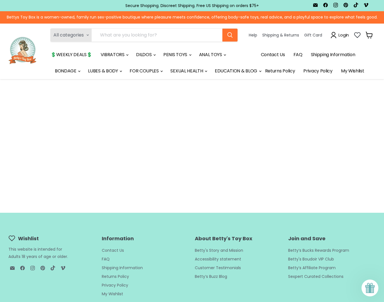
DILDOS (144, 54)
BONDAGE (66, 71)
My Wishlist (352, 71)
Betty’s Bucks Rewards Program (318, 250)
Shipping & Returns (280, 35)
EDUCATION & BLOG (236, 71)
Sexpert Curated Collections (316, 276)
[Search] (230, 35)
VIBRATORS (113, 54)
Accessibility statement (218, 259)
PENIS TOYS (175, 54)
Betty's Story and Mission (219, 250)
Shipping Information (333, 54)
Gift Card (313, 35)
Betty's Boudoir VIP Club (311, 259)
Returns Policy (280, 71)
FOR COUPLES (145, 71)
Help (253, 35)
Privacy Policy (318, 71)
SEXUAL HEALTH (187, 71)
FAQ (297, 54)
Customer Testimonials (218, 268)
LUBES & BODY (103, 71)
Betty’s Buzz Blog (211, 276)
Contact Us (273, 54)
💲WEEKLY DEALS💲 (71, 54)
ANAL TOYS (211, 54)
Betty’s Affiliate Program (312, 268)
